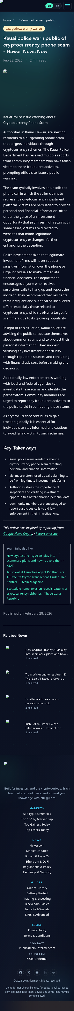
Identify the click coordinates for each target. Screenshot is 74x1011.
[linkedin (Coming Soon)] (45, 972)
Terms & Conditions (37, 936)
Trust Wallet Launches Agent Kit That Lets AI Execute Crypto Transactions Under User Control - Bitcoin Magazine (36, 577)
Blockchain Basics (37, 904)
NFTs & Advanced (37, 915)
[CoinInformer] (37, 773)
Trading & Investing (37, 898)
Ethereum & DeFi (37, 861)
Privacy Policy (37, 930)
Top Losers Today (37, 830)
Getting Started (37, 893)
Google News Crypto (17, 533)
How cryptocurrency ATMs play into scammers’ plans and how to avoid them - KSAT (35, 560)
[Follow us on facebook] (20, 972)
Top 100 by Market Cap (37, 819)
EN (49, 5)
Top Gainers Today (37, 824)
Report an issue (47, 533)
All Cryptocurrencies (37, 814)
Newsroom (37, 845)
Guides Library (37, 888)
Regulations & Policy (37, 867)
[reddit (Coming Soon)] (53, 972)
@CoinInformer (37, 959)
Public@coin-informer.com (37, 948)
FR (57, 5)
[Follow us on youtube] (37, 972)
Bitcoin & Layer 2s (37, 856)
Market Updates (37, 851)
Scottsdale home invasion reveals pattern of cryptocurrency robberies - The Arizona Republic (37, 593)
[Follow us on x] (28, 972)
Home (7, 20)
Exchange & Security (37, 872)
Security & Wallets (37, 909)
